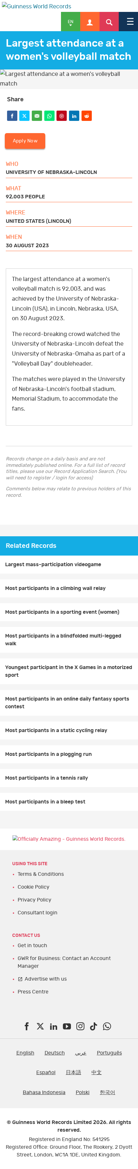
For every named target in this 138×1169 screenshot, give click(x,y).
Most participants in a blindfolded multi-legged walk (63, 639)
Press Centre (33, 991)
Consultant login (37, 912)
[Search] (109, 21)
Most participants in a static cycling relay (56, 730)
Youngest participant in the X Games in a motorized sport (68, 671)
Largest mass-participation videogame (53, 564)
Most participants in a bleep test (45, 801)
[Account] (89, 21)
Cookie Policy (33, 887)
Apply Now (25, 141)
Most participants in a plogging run (48, 754)
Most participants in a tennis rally (46, 778)
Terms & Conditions (41, 874)
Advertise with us (46, 979)
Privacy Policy (34, 899)
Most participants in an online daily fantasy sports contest (67, 702)
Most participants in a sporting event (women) (62, 612)
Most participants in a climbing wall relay (55, 588)
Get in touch (32, 945)
